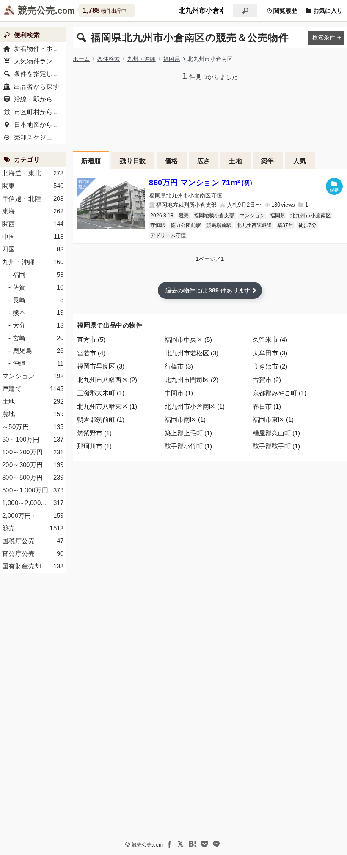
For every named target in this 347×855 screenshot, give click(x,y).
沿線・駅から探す (40, 99)
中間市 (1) (179, 392)
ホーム (81, 59)
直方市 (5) (91, 339)
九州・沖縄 (141, 59)
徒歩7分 (307, 225)
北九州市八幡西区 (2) (107, 379)
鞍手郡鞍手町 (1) (276, 446)
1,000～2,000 (33, 502)
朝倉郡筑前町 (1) (100, 419)
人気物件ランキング (40, 61)
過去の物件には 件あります (207, 290)
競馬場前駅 (218, 225)
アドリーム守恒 (168, 235)
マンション (252, 216)
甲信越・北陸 (33, 198)
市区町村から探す (40, 111)
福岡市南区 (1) (185, 419)
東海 (33, 211)
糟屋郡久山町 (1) (276, 433)
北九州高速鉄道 (254, 225)
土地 (235, 160)
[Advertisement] (210, 115)
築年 (267, 160)
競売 (184, 216)
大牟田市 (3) (270, 353)
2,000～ (33, 515)
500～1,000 (33, 490)
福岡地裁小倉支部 (214, 216)
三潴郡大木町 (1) (100, 392)
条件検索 (108, 59)
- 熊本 (36, 312)
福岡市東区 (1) (273, 419)
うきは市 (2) (270, 366)
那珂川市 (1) (94, 446)
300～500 (33, 477)
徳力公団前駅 (186, 225)
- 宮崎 (36, 337)
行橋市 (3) (179, 366)
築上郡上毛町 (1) (188, 433)
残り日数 (133, 160)
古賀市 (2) (267, 379)
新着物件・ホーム (40, 48)
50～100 (33, 439)
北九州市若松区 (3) (191, 353)
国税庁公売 (33, 540)
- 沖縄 (36, 363)
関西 (33, 223)
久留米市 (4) (270, 339)
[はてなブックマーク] (192, 844)
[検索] (245, 10)
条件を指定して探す (40, 73)
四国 (33, 249)
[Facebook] (169, 844)
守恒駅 (157, 225)
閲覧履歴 (284, 10)
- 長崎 (36, 299)
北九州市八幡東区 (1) (107, 406)
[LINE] (216, 844)
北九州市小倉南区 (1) (195, 406)
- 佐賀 (36, 287)
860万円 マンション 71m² (200, 182)
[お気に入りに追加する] (334, 186)
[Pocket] (204, 844)
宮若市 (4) (91, 353)
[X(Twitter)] (180, 844)
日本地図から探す (40, 124)
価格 (171, 160)
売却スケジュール (40, 137)
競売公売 (36, 10)
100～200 (33, 452)
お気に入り (327, 10)
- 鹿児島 (36, 350)
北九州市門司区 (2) (191, 379)
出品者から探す (37, 86)
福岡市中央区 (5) (188, 339)
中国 (33, 236)
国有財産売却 (33, 566)
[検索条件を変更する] (326, 38)
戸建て (33, 388)
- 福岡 (36, 274)
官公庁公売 (33, 553)
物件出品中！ (107, 10)
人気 (299, 160)
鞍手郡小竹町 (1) (188, 446)
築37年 (285, 225)
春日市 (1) (267, 406)
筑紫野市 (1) (94, 433)
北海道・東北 (33, 173)
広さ (203, 160)
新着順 (91, 160)
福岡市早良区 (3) (100, 366)
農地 (33, 414)
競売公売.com (147, 845)
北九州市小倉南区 (310, 216)
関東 (33, 185)
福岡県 (171, 59)
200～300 (33, 464)
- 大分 (36, 325)
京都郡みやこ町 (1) (279, 392)
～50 (33, 426)
